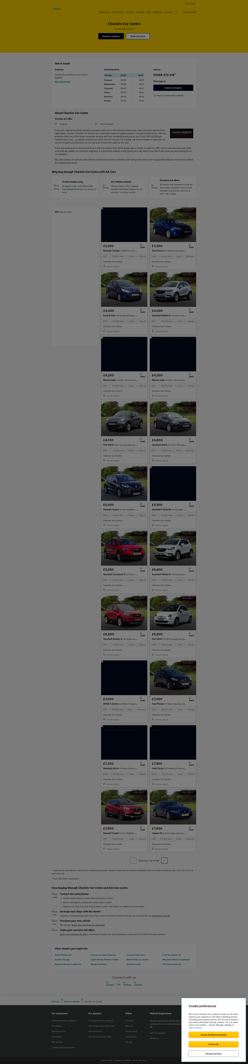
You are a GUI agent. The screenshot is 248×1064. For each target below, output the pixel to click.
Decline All (214, 1044)
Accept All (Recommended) (214, 1035)
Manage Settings (214, 1054)
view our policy (195, 1028)
